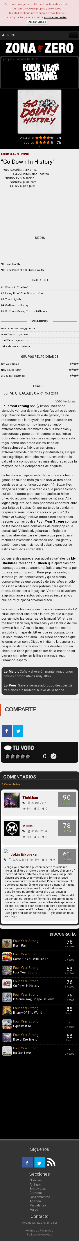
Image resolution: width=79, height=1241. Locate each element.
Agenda (35, 1201)
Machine (28, 178)
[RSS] (50, 1162)
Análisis (35, 1184)
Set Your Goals (10, 363)
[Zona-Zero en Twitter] (39, 1162)
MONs (27, 826)
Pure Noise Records (36, 174)
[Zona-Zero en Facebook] (27, 1162)
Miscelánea (38, 1205)
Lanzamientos (40, 1197)
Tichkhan (30, 798)
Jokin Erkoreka (23, 854)
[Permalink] (23, 802)
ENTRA (9, 35)
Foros (34, 1209)
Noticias (36, 1180)
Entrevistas (38, 1188)
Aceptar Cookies (37, 21)
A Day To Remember (13, 375)
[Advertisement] (39, 210)
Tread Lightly (12, 264)
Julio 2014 (29, 170)
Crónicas (36, 1193)
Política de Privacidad (39, 1230)
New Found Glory (11, 369)
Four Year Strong (15, 406)
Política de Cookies (39, 1234)
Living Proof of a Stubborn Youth (24, 270)
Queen (41, 563)
